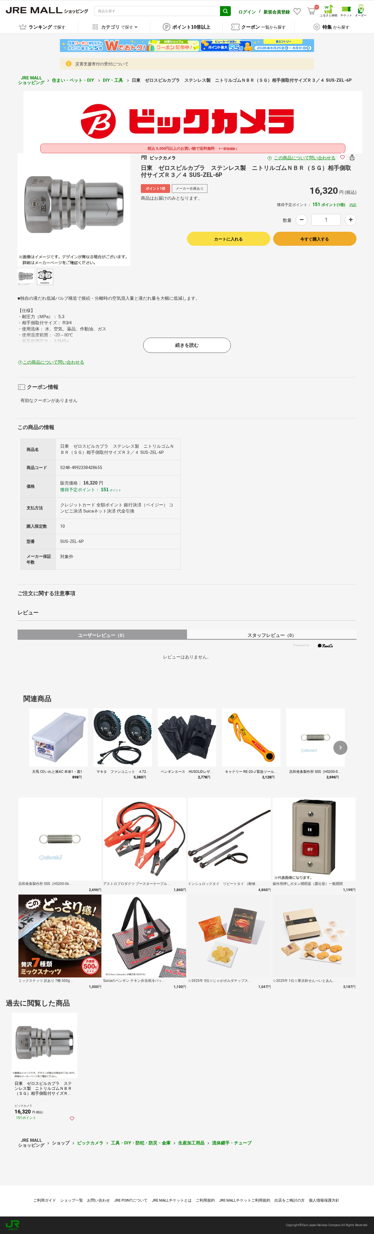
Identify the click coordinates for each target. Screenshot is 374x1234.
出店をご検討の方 (289, 1200)
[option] (74, 209)
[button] (340, 747)
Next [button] (104, 209)
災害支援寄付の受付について (102, 64)
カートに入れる (228, 239)
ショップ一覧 (71, 1200)
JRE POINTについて (131, 1200)
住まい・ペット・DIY (73, 80)
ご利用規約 (205, 1200)
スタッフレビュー (271, 635)
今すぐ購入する (314, 239)
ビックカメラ (90, 1143)
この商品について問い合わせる (304, 158)
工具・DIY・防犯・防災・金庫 (141, 1143)
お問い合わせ (98, 1200)
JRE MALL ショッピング (31, 80)
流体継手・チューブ (232, 1143)
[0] (311, 11)
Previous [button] (43, 209)
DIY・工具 (113, 80)
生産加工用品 (191, 1143)
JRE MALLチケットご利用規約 (244, 1200)
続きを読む (187, 345)
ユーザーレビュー (102, 635)
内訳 (352, 205)
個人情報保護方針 (324, 1200)
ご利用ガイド (44, 1200)
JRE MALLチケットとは (172, 1200)
